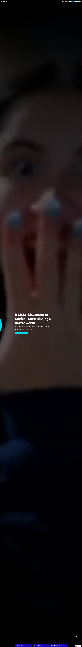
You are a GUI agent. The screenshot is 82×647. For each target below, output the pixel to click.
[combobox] (78, 646)
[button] (1, 1)
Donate (73, 1)
